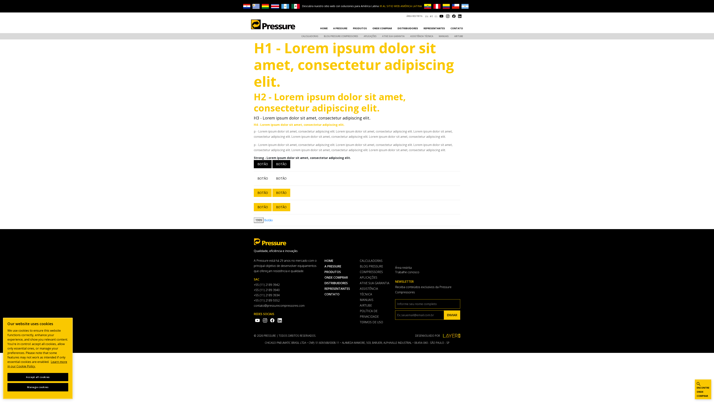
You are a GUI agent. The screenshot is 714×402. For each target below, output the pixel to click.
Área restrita (414, 16)
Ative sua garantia (393, 36)
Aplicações (370, 36)
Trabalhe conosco (407, 272)
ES (436, 16)
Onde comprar (382, 28)
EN (426, 16)
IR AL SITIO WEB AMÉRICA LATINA (400, 6)
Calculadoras (309, 36)
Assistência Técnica (421, 36)
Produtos (360, 28)
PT (431, 16)
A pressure (340, 28)
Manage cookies (37, 387)
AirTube (458, 36)
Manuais (444, 36)
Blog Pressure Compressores (341, 36)
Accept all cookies (38, 377)
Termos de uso (371, 322)
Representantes (434, 28)
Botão (263, 164)
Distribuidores (408, 28)
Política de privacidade (369, 314)
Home (324, 28)
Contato (457, 28)
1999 (258, 220)
